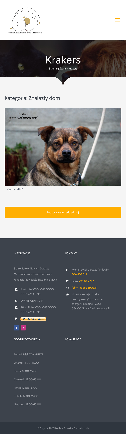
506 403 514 (79, 274)
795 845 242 (86, 281)
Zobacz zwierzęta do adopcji (63, 212)
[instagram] (23, 327)
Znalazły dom (44, 98)
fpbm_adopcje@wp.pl (84, 287)
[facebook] (16, 327)
